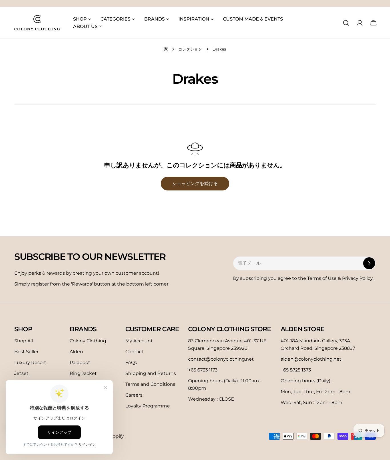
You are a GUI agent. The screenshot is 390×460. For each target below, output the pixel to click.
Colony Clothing (88, 341)
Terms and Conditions (150, 384)
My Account (139, 341)
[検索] (346, 23)
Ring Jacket (83, 373)
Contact (134, 351)
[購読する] (369, 263)
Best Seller (26, 351)
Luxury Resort (30, 362)
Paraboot (80, 362)
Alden (76, 351)
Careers (133, 395)
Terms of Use (322, 278)
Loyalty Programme (147, 406)
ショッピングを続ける (195, 183)
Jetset (21, 373)
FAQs (131, 362)
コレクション (190, 49)
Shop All (23, 341)
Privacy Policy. (357, 278)
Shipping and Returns (150, 373)
